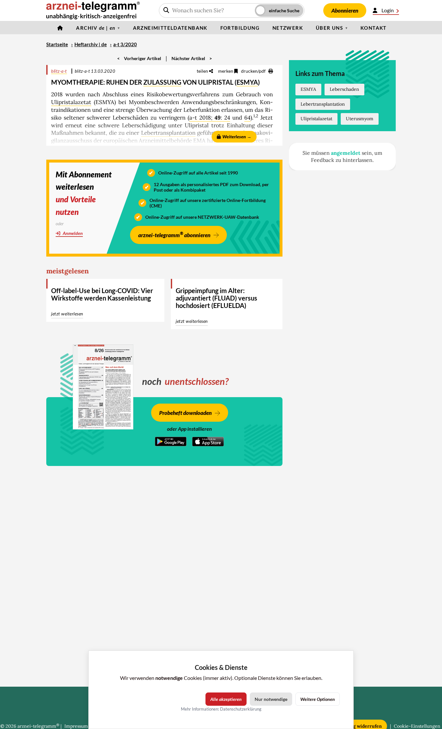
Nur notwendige (271, 699)
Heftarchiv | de (90, 44)
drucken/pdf (254, 71)
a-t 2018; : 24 (209, 117)
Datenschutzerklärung (240, 709)
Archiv (95, 28)
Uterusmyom (359, 119)
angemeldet (345, 153)
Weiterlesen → (236, 136)
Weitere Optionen (317, 699)
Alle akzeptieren (226, 699)
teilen (203, 71)
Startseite (57, 44)
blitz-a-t (59, 71)
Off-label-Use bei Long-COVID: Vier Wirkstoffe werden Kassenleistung (102, 294)
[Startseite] (60, 28)
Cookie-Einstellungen (417, 726)
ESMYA (247, 82)
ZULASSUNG (162, 82)
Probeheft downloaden (185, 412)
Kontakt (373, 28)
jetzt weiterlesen (67, 313)
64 (247, 117)
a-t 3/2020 (125, 44)
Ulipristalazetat (71, 102)
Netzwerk (287, 28)
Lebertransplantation (168, 132)
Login (387, 10)
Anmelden (72, 233)
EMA (199, 140)
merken (226, 71)
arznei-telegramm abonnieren (174, 234)
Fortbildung (240, 28)
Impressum (76, 726)
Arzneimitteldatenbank (170, 28)
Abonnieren (344, 10)
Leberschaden (344, 89)
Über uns (329, 28)
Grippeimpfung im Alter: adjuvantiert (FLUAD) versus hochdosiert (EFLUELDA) (216, 298)
